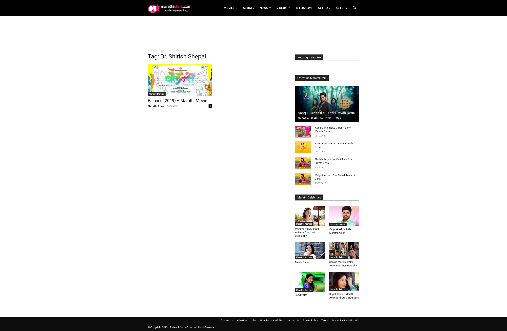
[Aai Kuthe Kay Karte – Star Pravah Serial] (303, 147)
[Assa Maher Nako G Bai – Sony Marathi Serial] (303, 131)
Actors (341, 8)
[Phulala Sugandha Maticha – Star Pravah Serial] (303, 163)
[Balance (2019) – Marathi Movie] (180, 80)
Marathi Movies (156, 94)
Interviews (303, 8)
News (264, 8)
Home (151, 50)
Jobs (253, 320)
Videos (282, 8)
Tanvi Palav (301, 294)
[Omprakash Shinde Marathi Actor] (344, 216)
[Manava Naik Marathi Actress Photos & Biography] (310, 215)
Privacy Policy (310, 320)
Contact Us (226, 320)
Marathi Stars (156, 105)
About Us (293, 320)
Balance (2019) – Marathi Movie (177, 100)
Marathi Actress (304, 223)
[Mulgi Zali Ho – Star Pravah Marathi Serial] (303, 179)
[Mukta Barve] (310, 250)
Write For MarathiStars (272, 320)
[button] (354, 8)
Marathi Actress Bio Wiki (345, 320)
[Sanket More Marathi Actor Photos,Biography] (344, 250)
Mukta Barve (302, 262)
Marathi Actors (338, 224)
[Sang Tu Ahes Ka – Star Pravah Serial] (327, 104)
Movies (229, 8)
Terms (325, 320)
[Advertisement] (253, 32)
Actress (324, 8)
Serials (248, 8)
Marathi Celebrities (309, 197)
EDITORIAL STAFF (307, 118)
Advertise (241, 320)
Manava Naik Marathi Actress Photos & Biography (307, 232)
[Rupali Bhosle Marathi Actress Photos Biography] (344, 281)
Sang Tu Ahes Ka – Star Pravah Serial (326, 113)
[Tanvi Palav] (310, 282)
